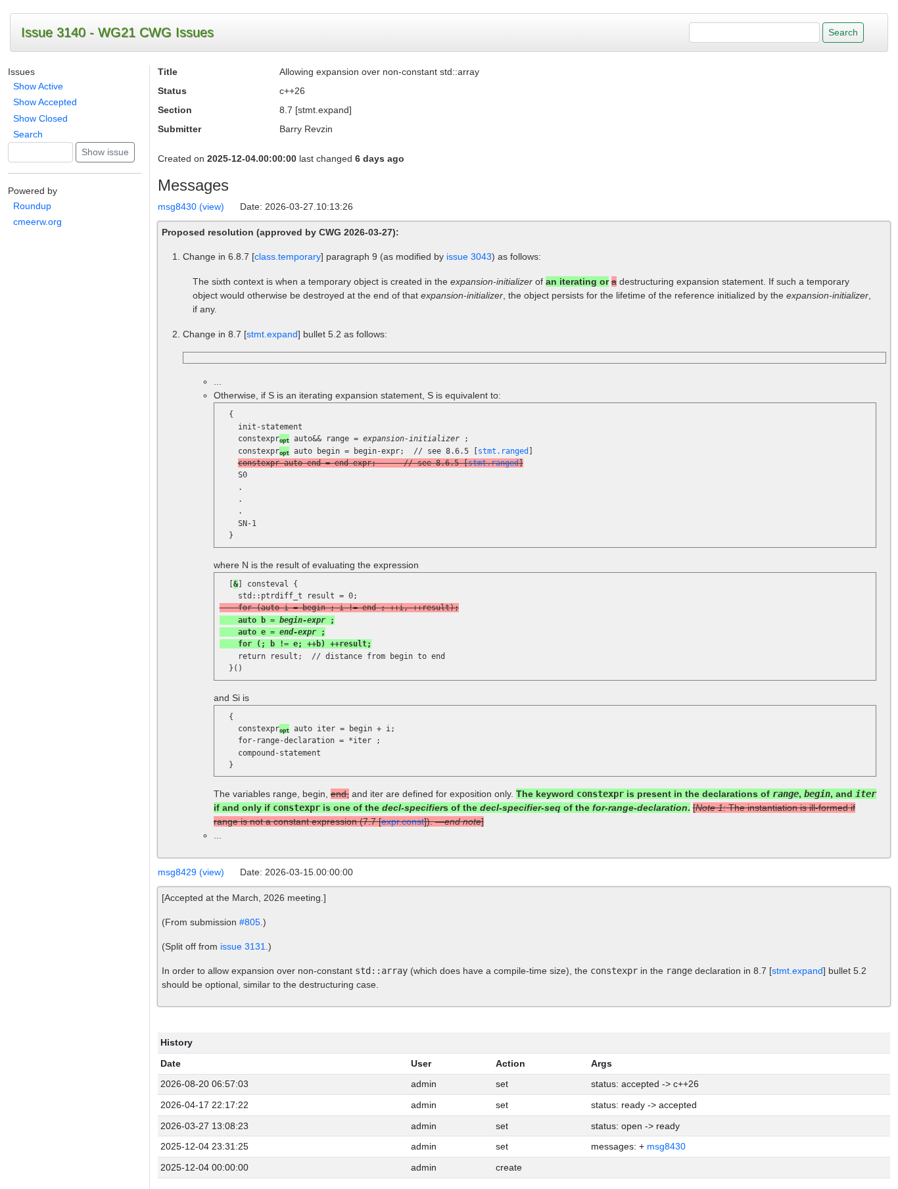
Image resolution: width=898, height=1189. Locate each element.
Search (28, 134)
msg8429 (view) (191, 872)
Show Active (38, 86)
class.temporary (287, 256)
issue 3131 (243, 946)
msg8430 (666, 1146)
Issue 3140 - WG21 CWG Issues (117, 32)
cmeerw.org (37, 221)
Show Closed (40, 118)
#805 (249, 922)
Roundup (32, 206)
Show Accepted (45, 102)
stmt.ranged (503, 451)
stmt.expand (272, 334)
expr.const (402, 821)
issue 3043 (469, 256)
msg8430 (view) (191, 206)
